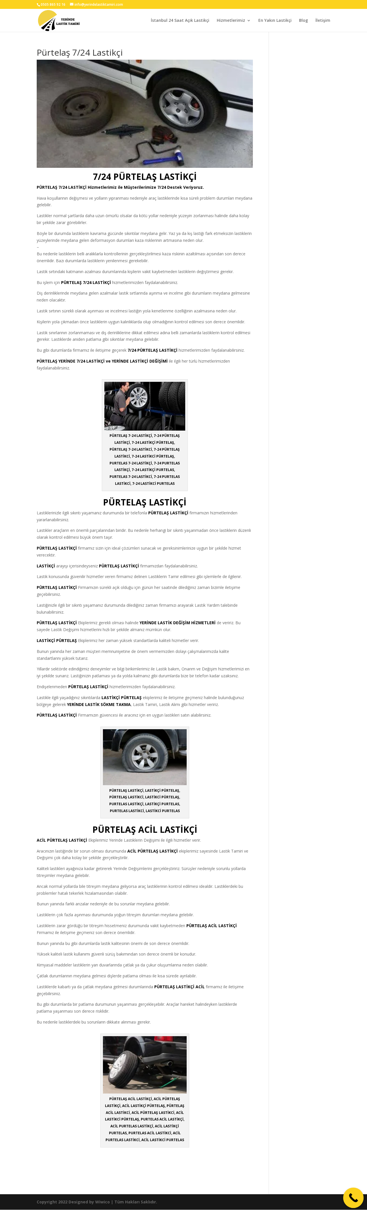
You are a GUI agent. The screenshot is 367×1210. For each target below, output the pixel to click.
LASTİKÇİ (78, 840)
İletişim (322, 20)
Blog (303, 20)
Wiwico (102, 1202)
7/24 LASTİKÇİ (72, 187)
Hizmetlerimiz (231, 20)
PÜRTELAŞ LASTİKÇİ (168, 512)
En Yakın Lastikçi (275, 20)
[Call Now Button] (353, 1198)
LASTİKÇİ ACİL (190, 986)
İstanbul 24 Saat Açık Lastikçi (180, 20)
